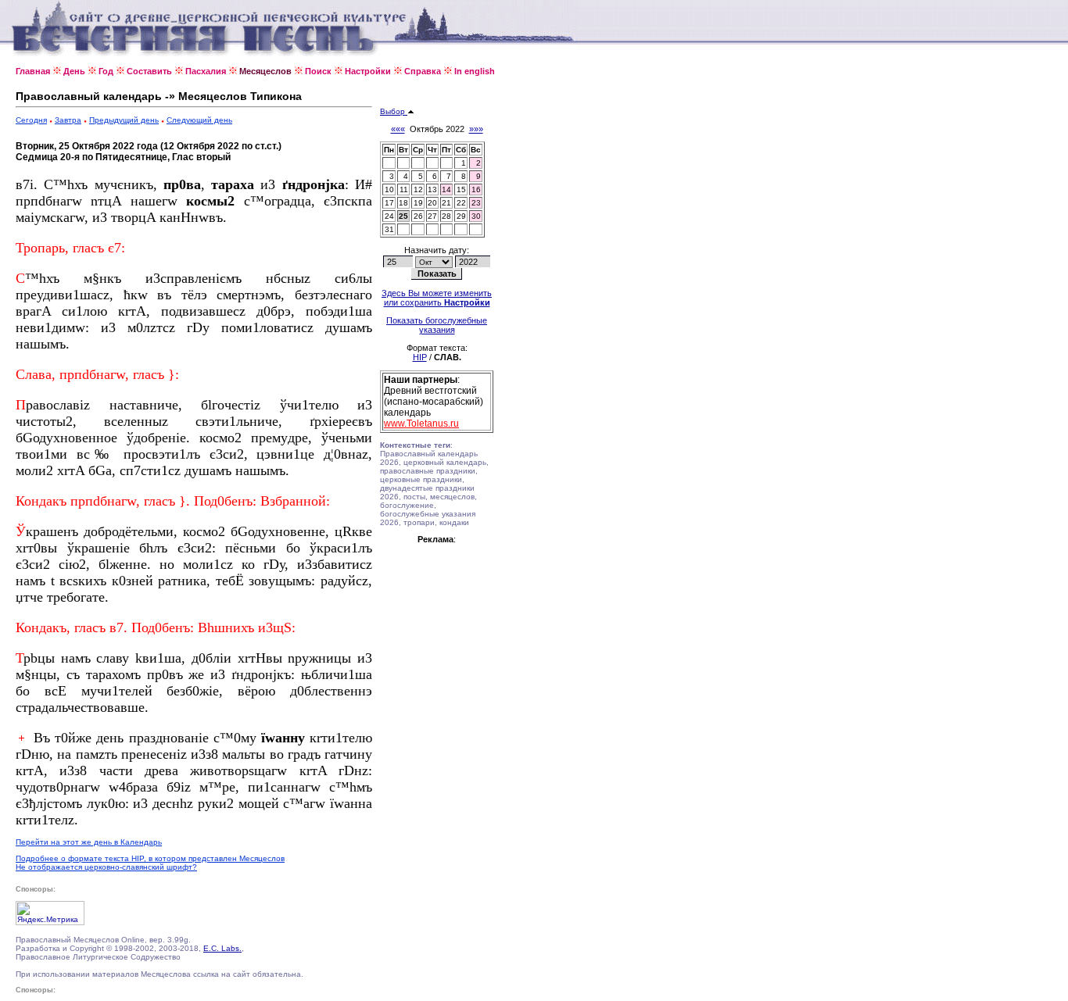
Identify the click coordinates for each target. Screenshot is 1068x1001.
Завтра (68, 120)
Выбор (393, 111)
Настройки (368, 71)
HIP (420, 357)
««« (398, 129)
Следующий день (199, 120)
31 (389, 229)
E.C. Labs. (222, 948)
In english (474, 71)
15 (461, 189)
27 (432, 216)
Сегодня (31, 120)
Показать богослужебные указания (436, 325)
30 (476, 216)
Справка (422, 71)
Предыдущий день (124, 120)
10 (389, 189)
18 (403, 202)
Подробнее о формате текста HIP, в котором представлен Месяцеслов (150, 858)
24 (389, 216)
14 (446, 189)
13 (432, 189)
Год (106, 71)
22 (461, 202)
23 (476, 202)
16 (476, 189)
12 (418, 189)
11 (404, 189)
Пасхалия (205, 71)
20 (432, 202)
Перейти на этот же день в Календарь (89, 842)
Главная (33, 71)
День (74, 71)
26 (418, 216)
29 (461, 216)
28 (446, 216)
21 (446, 202)
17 (389, 202)
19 (418, 202)
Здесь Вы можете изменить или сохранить (437, 297)
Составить (149, 71)
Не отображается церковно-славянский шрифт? (106, 867)
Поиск (318, 71)
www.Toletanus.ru (421, 423)
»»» (476, 129)
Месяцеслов (265, 71)
